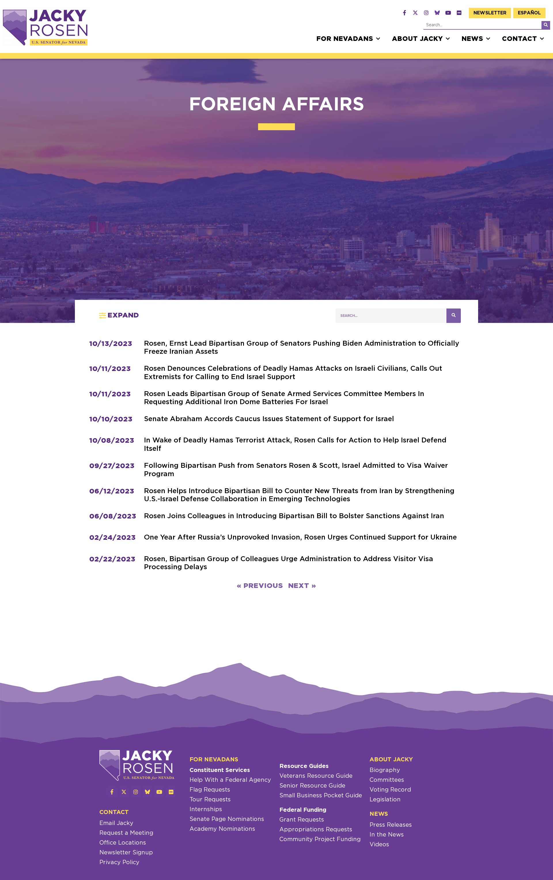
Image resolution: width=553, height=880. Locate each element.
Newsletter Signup (126, 853)
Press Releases (391, 825)
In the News (387, 835)
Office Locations (122, 843)
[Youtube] (448, 12)
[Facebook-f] (404, 12)
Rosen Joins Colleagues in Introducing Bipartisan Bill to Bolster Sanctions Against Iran (294, 516)
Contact (519, 39)
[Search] (545, 25)
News (472, 39)
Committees (387, 780)
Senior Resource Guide (312, 786)
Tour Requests (210, 800)
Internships (206, 809)
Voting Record (390, 790)
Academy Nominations (222, 829)
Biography (385, 770)
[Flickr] (459, 12)
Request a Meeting (126, 833)
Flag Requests (210, 790)
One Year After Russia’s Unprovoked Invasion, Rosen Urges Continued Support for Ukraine (300, 537)
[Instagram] (426, 12)
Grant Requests (301, 820)
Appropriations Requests (315, 829)
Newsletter (490, 13)
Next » (302, 585)
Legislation (385, 800)
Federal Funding (302, 810)
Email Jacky (116, 823)
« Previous (260, 585)
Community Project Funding (320, 839)
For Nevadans (345, 39)
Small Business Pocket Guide (320, 795)
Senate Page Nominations (227, 819)
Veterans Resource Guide (316, 776)
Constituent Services (220, 770)
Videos (379, 844)
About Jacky (417, 39)
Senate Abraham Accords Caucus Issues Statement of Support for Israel (269, 419)
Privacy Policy (119, 862)
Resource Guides (304, 766)
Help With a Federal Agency (230, 780)
